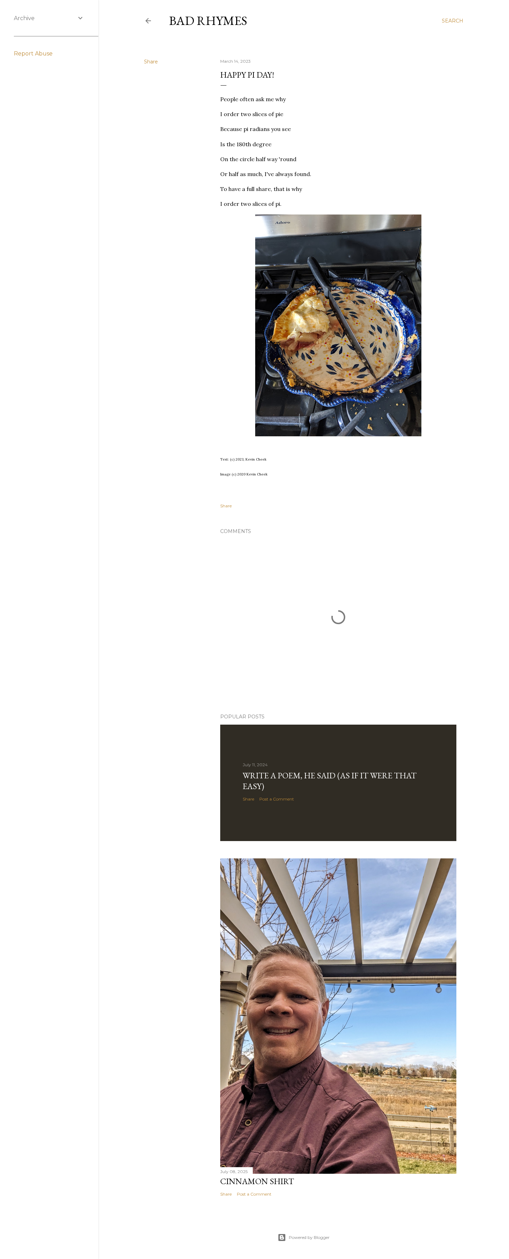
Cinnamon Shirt (257, 1181)
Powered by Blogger (309, 1237)
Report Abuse (33, 53)
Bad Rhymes (208, 20)
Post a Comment (276, 799)
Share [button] (151, 62)
